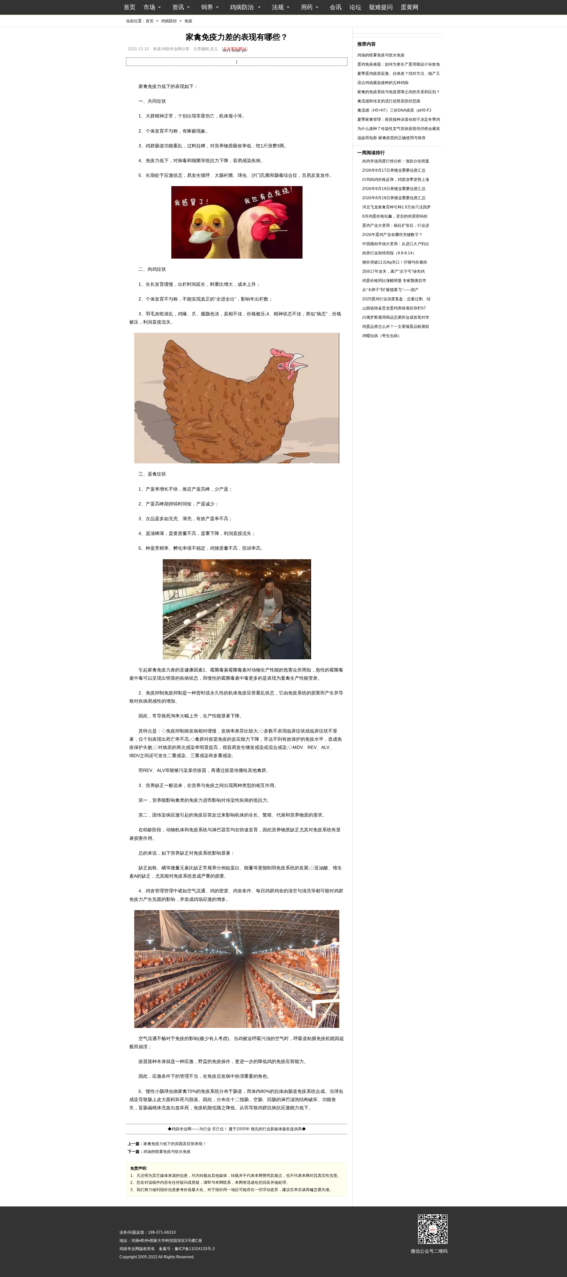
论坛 (355, 7)
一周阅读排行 (371, 152)
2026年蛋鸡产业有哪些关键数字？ (392, 234)
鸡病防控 (169, 21)
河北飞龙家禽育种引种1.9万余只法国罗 (396, 207)
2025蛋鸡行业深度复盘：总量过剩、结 (396, 299)
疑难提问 (381, 7)
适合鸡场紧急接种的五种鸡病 (383, 82)
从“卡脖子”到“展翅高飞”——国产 (390, 289)
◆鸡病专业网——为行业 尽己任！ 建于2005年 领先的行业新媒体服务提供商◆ (237, 1129)
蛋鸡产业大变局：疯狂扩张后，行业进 (395, 225)
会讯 (336, 7)
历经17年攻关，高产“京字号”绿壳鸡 (393, 271)
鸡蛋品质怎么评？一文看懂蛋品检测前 (395, 326)
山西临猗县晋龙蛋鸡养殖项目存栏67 (394, 308)
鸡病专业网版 (131, 1248)
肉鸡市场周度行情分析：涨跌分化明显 (395, 161)
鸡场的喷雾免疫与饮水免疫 (167, 1151)
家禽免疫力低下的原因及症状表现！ (174, 1143)
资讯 (178, 7)
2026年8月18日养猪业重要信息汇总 (394, 198)
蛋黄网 (409, 7)
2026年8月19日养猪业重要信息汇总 (394, 188)
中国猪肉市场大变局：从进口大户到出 (395, 244)
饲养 (207, 7)
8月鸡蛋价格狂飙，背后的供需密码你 (395, 216)
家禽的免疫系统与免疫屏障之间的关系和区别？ (398, 92)
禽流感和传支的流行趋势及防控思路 (388, 101)
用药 (307, 7)
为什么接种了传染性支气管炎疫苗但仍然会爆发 (398, 128)
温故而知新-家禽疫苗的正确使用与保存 (391, 138)
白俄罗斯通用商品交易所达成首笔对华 (395, 317)
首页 (130, 7)
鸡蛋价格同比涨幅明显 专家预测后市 (394, 280)
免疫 (188, 21)
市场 (149, 7)
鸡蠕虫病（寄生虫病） (382, 335)
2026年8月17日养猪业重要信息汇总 (394, 170)
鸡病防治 (242, 7)
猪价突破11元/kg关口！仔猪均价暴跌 (394, 262)
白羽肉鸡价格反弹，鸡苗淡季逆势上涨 (395, 179)
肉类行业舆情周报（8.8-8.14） (389, 253)
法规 (278, 7)
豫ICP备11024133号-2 (195, 1248)
